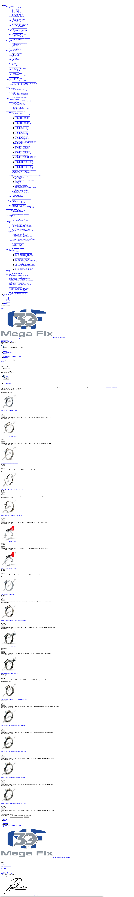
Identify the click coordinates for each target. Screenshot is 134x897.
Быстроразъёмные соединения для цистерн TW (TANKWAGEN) (24, 175)
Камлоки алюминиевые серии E (22, 119)
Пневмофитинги (13, 250)
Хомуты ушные (12, 63)
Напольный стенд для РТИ (15, 287)
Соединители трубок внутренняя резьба (24, 264)
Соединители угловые (17, 244)
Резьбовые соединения (11, 215)
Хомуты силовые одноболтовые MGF (18, 30)
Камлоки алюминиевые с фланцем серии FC (25, 142)
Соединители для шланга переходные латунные (23, 239)
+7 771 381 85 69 (4, 340)
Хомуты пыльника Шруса (15, 67)
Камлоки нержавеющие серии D (22, 148)
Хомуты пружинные (14, 55)
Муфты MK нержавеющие (21, 185)
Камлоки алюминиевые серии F (22, 121)
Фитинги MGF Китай (17, 251)
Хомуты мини (12, 51)
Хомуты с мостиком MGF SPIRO (17, 25)
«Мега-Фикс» (4, 861)
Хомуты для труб (10, 40)
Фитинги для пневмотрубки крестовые (24, 256)
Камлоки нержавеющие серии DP (23, 153)
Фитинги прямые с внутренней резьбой (24, 269)
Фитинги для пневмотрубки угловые (23, 254)
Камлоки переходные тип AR (22, 126)
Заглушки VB (18, 182)
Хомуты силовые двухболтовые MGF (18, 34)
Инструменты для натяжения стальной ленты (20, 284)
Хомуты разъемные (13, 72)
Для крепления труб (16, 44)
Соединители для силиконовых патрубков (19, 240)
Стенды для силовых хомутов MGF (17, 290)
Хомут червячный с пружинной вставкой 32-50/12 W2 (13, 751)
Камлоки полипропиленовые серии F (23, 166)
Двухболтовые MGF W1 (17, 35)
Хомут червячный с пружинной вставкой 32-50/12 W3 (13, 803)
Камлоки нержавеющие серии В (22, 146)
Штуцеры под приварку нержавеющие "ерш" (22, 230)
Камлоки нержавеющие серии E (22, 150)
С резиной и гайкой (16, 49)
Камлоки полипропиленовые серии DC (24, 167)
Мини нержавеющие (17, 53)
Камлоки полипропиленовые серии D (24, 163)
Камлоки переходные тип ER (21, 131)
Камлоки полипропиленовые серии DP (24, 168)
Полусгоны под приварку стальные (20, 220)
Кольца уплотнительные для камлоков (21, 172)
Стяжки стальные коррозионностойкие (18, 84)
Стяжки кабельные (10, 79)
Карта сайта (3, 868)
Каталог (5, 5)
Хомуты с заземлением (14, 74)
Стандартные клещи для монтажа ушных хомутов (21, 280)
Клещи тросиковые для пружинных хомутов (19, 277)
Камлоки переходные (17, 124)
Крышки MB (18, 181)
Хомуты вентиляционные (15, 48)
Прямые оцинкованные (17, 211)
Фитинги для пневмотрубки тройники (24, 255)
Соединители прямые (17, 241)
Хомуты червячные (10, 6)
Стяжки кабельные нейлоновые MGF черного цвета (24, 83)
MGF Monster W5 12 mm (17, 15)
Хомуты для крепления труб (15, 41)
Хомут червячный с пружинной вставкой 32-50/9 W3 (13, 777)
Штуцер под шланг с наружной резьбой (21, 225)
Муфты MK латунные (20, 177)
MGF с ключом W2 (16, 23)
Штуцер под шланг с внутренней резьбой (22, 226)
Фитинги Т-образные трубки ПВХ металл (25, 260)
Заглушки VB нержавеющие (21, 190)
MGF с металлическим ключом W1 (20, 24)
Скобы (7, 98)
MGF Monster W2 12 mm (17, 14)
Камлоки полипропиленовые (19, 158)
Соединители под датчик (18, 248)
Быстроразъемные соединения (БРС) (15, 111)
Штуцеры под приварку (14, 227)
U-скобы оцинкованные (17, 107)
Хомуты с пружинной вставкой (16, 16)
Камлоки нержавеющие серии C (22, 147)
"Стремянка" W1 (16, 70)
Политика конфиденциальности (6, 865)
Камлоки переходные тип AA (22, 133)
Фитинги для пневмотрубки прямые (23, 253)
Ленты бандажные (13, 92)
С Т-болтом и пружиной (17, 39)
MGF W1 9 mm (15, 9)
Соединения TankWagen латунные (20, 176)
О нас (7, 298)
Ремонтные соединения (11, 209)
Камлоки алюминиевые (17, 113)
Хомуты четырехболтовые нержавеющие (21, 199)
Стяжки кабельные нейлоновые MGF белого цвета (24, 82)
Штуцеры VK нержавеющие (21, 186)
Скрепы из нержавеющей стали (19, 97)
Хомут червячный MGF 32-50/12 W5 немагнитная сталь (14, 699)
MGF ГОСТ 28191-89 (20, 62)
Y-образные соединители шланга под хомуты (22, 238)
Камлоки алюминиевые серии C (22, 117)
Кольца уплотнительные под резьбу (20, 192)
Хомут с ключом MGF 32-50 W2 (8, 568)
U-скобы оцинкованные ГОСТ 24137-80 (21, 108)
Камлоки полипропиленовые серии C (24, 162)
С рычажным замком (17, 73)
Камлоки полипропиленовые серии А (24, 160)
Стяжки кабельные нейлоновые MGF (18, 80)
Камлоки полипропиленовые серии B (24, 161)
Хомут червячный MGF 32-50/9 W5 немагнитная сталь (14, 620)
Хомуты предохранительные (16, 196)
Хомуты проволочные (14, 59)
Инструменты (9, 274)
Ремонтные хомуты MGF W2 (19, 204)
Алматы (2, 1)
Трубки (8, 270)
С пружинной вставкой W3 (18, 19)
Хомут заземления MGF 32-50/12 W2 (9, 673)
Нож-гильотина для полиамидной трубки (19, 283)
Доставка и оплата (7, 294)
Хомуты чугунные (13, 77)
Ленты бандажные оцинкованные (20, 93)
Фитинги (8, 249)
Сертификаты (9, 300)
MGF (13, 56)
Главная (5, 4)
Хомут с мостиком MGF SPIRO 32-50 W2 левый (12, 515)
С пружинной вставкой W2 (18, 18)
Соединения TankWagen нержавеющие (21, 183)
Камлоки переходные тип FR (21, 132)
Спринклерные (15, 45)
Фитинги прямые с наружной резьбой (24, 268)
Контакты (5, 303)
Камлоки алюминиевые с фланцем (20, 139)
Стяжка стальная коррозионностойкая (21, 85)
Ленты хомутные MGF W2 (18, 89)
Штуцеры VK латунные (20, 178)
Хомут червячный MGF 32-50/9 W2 (9, 436)
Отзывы (8, 302)
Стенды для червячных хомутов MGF (18, 289)
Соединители (9, 231)
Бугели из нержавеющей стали (19, 95)
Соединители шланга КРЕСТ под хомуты (22, 236)
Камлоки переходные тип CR (22, 128)
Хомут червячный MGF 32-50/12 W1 (9, 594)
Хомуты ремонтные (11, 200)
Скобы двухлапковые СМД (18, 104)
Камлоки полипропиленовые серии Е (24, 165)
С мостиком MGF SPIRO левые (19, 28)
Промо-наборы (9, 285)
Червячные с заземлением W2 (19, 75)
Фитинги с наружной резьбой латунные (24, 180)
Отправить (26, 816)
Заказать (3, 652)
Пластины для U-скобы (17, 109)
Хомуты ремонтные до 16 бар (16, 201)
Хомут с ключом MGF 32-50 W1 (8, 541)
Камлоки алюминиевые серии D (22, 118)
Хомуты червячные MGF (15, 7)
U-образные (14, 46)
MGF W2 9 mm (15, 10)
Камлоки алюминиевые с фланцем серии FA (25, 141)
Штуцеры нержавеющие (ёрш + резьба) (21, 224)
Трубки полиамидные (14, 271)
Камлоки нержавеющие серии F (22, 151)
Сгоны (10, 216)
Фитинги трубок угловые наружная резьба (25, 265)
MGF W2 (17, 65)
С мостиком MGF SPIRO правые (19, 26)
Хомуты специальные (11, 50)
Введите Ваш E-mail (5, 816)
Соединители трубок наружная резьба (24, 263)
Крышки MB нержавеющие (21, 189)
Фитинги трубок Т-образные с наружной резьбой (26, 261)
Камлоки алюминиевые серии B (22, 116)
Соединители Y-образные (18, 246)
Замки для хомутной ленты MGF (19, 90)
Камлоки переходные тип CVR (22, 137)
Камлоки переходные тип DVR (22, 138)
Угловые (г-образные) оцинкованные (20, 214)
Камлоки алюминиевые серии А (22, 114)
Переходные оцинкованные (18, 212)
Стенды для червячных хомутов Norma (18, 292)
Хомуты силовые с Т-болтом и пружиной (19, 38)
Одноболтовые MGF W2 (17, 33)
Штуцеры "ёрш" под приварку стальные (21, 229)
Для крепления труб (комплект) (19, 43)
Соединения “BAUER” (14, 194)
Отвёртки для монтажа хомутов (16, 282)
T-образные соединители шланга (19, 235)
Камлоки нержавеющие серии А (22, 144)
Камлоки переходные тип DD (22, 136)
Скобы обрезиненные (14, 99)
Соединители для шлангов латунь (17, 233)
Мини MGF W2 (18, 54)
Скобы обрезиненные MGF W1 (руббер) (21, 100)
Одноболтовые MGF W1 (17, 31)
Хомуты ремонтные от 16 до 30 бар (17, 205)
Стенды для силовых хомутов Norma (17, 293)
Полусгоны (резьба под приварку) (17, 219)
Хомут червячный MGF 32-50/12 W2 (9, 463)
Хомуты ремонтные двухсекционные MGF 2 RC (23, 207)
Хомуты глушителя (13, 69)
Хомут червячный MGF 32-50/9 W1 (9, 410)
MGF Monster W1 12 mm (17, 12)
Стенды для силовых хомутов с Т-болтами (19, 288)
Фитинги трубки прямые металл (22, 258)
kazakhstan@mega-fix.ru (6, 341)
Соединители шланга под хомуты (20, 234)
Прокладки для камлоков (20, 173)
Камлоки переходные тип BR (22, 127)
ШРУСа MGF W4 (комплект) (19, 68)
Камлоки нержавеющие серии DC (23, 152)
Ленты (7, 87)
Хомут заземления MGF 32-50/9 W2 (9, 646)
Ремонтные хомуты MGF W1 (19, 202)
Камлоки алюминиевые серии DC (23, 122)
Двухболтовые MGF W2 (17, 36)
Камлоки (11, 112)
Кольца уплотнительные (17, 191)
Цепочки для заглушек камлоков (19, 171)
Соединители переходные (18, 243)
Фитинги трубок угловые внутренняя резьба (25, 266)
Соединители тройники (17, 245)
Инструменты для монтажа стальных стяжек (19, 278)
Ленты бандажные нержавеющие (20, 94)
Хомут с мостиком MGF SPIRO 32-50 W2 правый (12, 489)
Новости (8, 299)
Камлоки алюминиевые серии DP (23, 123)
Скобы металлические (14, 102)
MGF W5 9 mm (15, 11)
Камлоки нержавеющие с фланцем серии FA (25, 156)
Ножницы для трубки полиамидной (17, 279)
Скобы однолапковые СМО (18, 103)
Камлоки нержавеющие (17, 143)
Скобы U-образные (13, 106)
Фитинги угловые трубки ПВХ (22, 259)
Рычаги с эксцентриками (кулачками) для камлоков (24, 170)
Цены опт (5, 295)
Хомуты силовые (10, 29)
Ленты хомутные (13, 88)
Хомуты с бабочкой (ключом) (16, 20)
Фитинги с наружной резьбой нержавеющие (25, 187)
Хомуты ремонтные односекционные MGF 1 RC (23, 206)
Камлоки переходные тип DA (22, 134)
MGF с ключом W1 (16, 21)
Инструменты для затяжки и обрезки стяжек (19, 275)
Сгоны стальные (16, 217)
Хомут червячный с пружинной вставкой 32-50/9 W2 (13, 725)
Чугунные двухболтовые (17, 78)
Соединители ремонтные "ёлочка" (17, 210)
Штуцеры (8, 221)
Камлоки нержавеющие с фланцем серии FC (25, 157)
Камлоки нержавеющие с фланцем (20, 155)
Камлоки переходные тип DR (22, 129)
